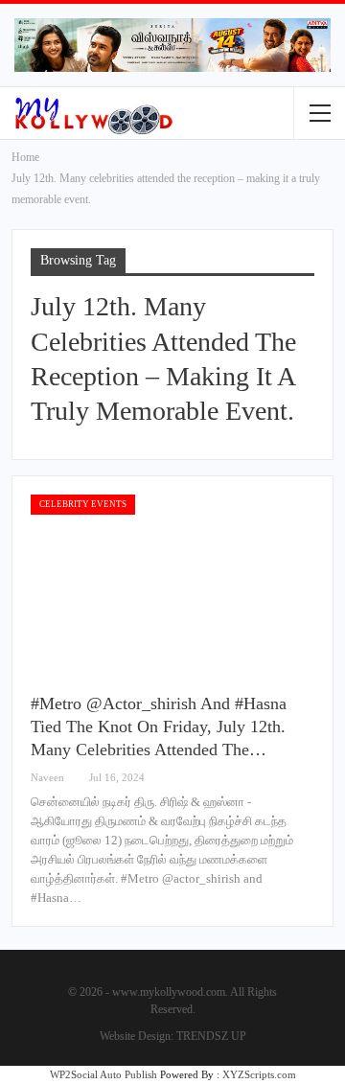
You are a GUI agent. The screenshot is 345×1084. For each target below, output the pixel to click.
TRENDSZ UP (211, 1036)
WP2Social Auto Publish (103, 1074)
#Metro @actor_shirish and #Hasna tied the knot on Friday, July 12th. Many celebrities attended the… (159, 726)
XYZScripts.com (259, 1074)
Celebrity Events (82, 504)
